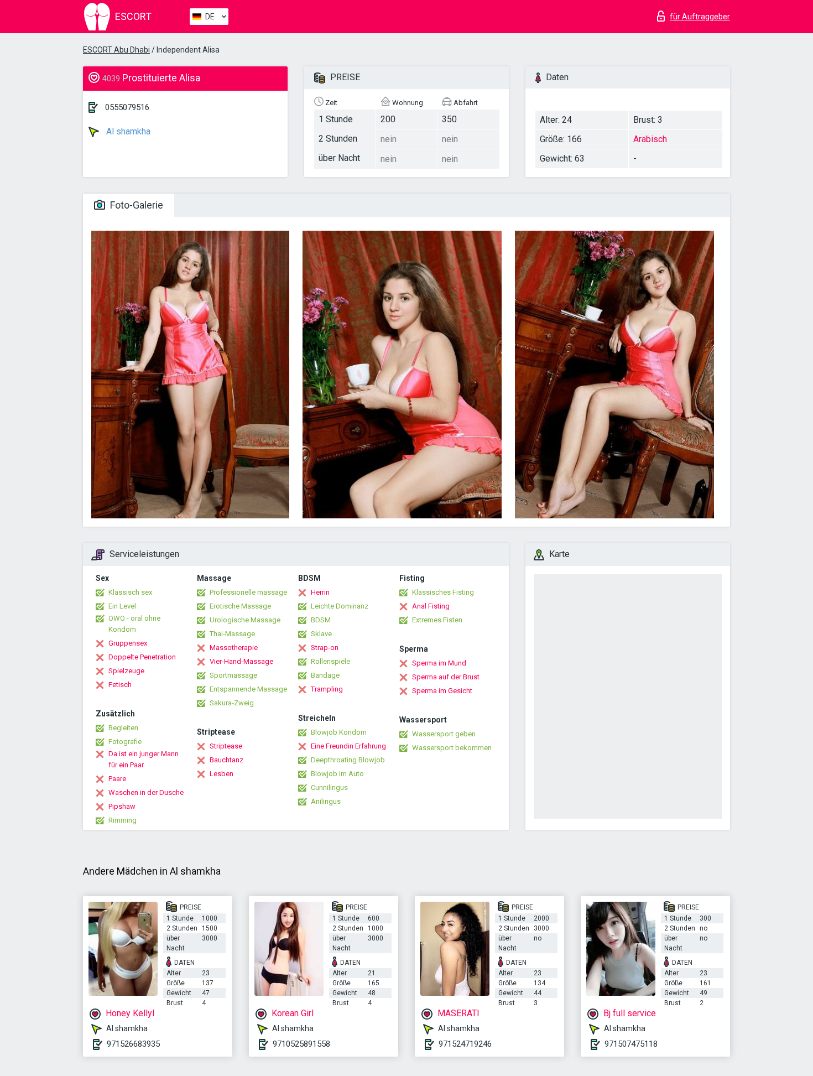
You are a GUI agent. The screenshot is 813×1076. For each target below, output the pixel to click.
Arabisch (650, 139)
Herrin (320, 592)
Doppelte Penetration (142, 657)
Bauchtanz (226, 760)
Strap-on (324, 647)
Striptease (226, 746)
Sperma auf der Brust (446, 677)
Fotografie (125, 741)
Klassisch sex (130, 592)
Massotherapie (234, 647)
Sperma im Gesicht (442, 691)
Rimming (122, 820)
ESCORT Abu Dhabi (116, 49)
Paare (117, 778)
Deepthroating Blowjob (348, 760)
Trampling (327, 689)
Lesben (221, 774)
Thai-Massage (232, 634)
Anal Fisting (431, 606)
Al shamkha (127, 131)
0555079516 (127, 107)
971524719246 (465, 1044)
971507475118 (631, 1044)
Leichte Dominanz (339, 606)
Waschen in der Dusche (146, 792)
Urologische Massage (245, 620)
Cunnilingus (329, 787)
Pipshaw (122, 806)
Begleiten (123, 728)
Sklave (321, 634)
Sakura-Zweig (232, 703)
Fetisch (120, 684)
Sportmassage (233, 675)
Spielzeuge (126, 671)
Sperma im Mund (439, 663)
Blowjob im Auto (337, 774)
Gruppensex (127, 643)
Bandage (325, 675)
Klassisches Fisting (443, 592)
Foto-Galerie (135, 205)
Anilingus (326, 801)
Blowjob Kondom (339, 732)
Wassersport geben (444, 734)
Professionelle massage (248, 592)
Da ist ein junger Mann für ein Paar (143, 759)
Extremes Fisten (437, 620)
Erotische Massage (240, 606)
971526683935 (133, 1044)
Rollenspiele (330, 661)
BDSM (321, 620)
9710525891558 (301, 1044)
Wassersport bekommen (452, 748)
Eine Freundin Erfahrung (348, 746)
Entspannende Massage (248, 689)
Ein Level (122, 606)
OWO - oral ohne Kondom (134, 623)
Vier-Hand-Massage (241, 661)
